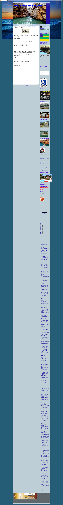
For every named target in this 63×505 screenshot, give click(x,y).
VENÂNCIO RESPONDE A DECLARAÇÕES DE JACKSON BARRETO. (44, 340)
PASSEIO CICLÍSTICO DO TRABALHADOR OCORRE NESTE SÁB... (44, 351)
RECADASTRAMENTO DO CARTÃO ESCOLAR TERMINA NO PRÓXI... (44, 425)
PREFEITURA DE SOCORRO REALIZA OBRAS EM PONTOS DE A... (44, 382)
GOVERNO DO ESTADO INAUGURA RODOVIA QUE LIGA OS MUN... (45, 416)
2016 (41, 229)
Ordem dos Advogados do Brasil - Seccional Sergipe (43, 169)
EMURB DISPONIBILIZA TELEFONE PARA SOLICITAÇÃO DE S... (45, 482)
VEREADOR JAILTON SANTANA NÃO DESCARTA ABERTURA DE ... (45, 344)
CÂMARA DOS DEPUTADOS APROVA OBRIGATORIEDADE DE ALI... (45, 459)
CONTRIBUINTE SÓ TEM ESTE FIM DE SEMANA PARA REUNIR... (44, 357)
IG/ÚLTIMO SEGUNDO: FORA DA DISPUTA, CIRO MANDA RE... (45, 364)
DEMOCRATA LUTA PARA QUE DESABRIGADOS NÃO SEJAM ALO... (44, 414)
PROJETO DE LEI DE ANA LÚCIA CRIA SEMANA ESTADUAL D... (44, 248)
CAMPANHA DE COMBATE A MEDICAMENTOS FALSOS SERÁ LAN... (45, 324)
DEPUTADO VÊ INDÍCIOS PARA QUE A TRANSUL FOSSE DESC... (45, 436)
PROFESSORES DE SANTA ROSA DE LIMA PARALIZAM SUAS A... (45, 347)
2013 (41, 232)
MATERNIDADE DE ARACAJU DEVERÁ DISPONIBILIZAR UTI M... (44, 302)
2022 (41, 224)
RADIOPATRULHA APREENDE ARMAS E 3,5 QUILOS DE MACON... (44, 398)
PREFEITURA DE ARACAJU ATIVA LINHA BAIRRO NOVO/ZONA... (45, 256)
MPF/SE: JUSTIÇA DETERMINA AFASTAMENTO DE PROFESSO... (44, 378)
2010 (41, 235)
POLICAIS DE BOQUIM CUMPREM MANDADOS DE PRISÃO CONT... (45, 257)
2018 (41, 227)
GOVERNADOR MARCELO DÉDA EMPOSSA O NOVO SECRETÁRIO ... (45, 431)
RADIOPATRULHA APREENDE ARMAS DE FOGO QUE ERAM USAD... (44, 438)
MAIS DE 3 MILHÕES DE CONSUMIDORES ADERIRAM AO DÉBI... (45, 453)
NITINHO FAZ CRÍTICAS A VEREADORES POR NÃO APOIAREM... (44, 420)
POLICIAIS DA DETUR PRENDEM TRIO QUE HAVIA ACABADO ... (45, 434)
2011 (41, 234)
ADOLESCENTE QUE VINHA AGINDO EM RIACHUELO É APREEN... (44, 473)
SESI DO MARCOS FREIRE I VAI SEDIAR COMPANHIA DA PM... (44, 278)
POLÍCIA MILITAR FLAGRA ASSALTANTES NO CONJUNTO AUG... (45, 469)
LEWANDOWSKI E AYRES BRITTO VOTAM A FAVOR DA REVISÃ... (45, 276)
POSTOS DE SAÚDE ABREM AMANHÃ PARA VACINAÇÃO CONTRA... (44, 370)
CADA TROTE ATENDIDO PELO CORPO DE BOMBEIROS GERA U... (45, 388)
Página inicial (26, 85)
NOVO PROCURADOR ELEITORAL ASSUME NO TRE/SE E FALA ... (45, 455)
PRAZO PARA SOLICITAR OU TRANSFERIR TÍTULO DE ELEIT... (44, 259)
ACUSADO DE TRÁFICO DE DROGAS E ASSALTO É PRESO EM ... (45, 402)
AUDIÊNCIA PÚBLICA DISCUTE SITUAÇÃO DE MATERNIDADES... (44, 247)
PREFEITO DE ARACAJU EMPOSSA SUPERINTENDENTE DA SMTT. (45, 290)
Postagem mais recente (17, 85)
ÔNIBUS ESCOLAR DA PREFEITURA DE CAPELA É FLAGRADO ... (44, 410)
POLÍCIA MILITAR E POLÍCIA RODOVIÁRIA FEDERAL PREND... (44, 442)
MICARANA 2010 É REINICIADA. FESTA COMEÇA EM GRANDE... (45, 358)
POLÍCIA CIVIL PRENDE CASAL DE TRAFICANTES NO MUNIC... (45, 480)
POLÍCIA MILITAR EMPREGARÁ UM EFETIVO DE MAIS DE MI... (45, 384)
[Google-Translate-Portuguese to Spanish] (44, 73)
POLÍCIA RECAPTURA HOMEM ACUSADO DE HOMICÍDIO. (44, 292)
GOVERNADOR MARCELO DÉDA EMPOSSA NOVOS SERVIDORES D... (45, 283)
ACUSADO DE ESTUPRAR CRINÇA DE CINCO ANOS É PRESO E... (45, 349)
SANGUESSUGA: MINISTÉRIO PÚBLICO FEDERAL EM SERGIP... (44, 412)
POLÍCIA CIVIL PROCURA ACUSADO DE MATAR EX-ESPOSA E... (44, 380)
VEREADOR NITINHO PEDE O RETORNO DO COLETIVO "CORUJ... (44, 287)
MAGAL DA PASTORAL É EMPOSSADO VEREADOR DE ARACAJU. (44, 478)
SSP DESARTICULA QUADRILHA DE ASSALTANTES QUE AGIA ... (45, 250)
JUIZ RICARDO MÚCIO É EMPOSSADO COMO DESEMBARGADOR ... (44, 295)
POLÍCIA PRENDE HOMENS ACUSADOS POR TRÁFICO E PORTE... (44, 326)
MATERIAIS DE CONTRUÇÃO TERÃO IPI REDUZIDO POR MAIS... (44, 484)
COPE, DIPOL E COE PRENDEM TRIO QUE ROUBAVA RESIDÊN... (45, 352)
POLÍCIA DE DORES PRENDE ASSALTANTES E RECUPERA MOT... (44, 423)
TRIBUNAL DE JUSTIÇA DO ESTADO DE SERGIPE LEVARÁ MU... (45, 273)
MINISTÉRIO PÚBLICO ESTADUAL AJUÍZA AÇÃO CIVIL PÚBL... (45, 338)
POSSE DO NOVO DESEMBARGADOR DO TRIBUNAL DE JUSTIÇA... (44, 404)
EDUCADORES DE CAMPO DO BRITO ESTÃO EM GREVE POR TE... (45, 471)
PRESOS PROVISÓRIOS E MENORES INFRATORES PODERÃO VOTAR (44, 408)
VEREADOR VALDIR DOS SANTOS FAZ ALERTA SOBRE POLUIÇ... (45, 312)
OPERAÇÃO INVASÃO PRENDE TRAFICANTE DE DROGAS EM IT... (45, 330)
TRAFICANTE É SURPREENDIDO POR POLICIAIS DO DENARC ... (45, 346)
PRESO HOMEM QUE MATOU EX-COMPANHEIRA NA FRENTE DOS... (45, 342)
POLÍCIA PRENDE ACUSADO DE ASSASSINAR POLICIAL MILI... (44, 316)
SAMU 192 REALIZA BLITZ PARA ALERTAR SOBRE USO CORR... (45, 245)
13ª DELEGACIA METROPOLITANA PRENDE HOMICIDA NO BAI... (45, 334)
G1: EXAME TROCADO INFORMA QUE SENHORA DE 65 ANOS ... (45, 271)
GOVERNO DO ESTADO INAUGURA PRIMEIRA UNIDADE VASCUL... (45, 465)
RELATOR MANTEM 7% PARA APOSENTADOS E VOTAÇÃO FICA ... (44, 275)
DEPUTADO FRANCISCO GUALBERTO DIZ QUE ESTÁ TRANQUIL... (44, 396)
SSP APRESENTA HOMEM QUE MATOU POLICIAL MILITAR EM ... (45, 304)
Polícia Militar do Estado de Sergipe (44, 163)
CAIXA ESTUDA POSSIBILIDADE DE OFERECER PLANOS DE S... (45, 429)
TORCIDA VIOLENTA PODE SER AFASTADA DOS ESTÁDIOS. (44, 362)
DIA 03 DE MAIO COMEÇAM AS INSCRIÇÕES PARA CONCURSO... (44, 374)
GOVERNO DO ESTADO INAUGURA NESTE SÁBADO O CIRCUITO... (45, 376)
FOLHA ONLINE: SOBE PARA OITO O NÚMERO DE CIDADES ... (45, 451)
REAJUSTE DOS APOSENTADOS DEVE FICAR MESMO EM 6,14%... (45, 361)
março (42, 487)
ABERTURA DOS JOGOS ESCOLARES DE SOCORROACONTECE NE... (44, 264)
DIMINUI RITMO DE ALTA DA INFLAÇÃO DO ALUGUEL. (44, 269)
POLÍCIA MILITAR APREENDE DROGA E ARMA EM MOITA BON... (44, 427)
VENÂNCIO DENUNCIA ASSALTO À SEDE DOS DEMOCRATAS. (45, 281)
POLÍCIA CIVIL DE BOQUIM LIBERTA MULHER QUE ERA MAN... (44, 307)
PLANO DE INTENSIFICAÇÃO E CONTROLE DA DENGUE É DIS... (45, 467)
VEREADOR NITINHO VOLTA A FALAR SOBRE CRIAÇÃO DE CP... (44, 440)
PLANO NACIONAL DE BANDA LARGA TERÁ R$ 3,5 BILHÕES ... (45, 293)
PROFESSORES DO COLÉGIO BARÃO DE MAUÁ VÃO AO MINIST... (44, 390)
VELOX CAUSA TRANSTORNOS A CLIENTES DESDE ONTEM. (45, 447)
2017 (41, 228)
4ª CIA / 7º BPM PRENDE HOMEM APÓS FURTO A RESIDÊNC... (45, 285)
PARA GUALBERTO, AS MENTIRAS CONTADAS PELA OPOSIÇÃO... (45, 305)
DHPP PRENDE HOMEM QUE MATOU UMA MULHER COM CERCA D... (44, 311)
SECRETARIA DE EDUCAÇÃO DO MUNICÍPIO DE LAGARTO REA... (45, 456)
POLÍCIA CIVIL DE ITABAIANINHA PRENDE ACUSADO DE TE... (45, 392)
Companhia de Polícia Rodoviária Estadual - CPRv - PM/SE (43, 168)
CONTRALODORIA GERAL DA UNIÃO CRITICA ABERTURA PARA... (44, 300)
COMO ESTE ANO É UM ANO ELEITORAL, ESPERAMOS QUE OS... (45, 267)
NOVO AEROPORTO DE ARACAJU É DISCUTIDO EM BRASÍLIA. (45, 372)
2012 (41, 233)
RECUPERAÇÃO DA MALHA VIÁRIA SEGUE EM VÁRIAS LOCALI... (45, 405)
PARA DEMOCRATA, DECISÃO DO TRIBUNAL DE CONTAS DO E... (45, 475)
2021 (41, 225)
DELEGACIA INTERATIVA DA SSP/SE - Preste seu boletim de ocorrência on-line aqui (44, 158)
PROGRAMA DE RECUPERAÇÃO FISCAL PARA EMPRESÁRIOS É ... (45, 332)
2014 (41, 231)
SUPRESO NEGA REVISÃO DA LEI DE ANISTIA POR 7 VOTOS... (45, 265)
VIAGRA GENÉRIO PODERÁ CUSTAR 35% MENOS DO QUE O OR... (45, 298)
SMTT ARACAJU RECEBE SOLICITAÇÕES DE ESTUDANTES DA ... (44, 315)
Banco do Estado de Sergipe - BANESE (44, 170)
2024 (41, 223)
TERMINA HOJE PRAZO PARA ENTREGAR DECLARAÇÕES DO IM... (45, 262)
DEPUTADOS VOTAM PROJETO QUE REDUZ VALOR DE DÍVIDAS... (44, 433)
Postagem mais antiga (34, 85)
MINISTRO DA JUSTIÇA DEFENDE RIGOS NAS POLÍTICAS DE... (45, 485)
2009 (41, 490)
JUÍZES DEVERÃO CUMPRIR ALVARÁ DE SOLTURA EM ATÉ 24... (44, 366)
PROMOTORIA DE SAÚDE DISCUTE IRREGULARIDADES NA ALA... (44, 386)
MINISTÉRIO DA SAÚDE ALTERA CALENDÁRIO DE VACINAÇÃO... (45, 444)
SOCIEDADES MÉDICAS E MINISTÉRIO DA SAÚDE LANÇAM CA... (44, 355)
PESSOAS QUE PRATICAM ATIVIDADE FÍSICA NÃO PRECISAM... (44, 322)
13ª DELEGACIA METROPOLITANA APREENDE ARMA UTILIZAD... (45, 289)
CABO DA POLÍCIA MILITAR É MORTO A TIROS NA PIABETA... (45, 320)
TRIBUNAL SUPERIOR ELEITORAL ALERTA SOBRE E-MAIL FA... (45, 280)
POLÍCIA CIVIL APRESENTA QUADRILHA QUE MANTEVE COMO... (44, 418)
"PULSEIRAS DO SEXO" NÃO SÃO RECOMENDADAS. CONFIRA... (45, 446)
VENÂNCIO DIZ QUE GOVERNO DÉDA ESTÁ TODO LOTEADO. (44, 309)
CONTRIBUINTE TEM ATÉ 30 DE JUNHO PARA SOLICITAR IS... (44, 399)
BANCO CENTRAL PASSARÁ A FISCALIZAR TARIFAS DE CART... (44, 318)
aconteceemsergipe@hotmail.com (43, 194)
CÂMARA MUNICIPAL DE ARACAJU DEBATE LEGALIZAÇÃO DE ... (45, 328)
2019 (41, 226)
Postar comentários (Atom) (19, 87)
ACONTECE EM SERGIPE (28, 5)
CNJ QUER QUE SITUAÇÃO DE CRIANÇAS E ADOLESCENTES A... (45, 463)
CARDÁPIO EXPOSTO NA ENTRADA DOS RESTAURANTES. (44, 252)
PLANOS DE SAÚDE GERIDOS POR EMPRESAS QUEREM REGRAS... (44, 336)
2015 (41, 230)
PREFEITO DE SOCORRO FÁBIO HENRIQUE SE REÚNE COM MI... (45, 450)
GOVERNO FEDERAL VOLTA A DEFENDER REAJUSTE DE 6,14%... (44, 368)
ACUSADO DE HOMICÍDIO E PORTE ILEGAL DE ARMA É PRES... (44, 254)
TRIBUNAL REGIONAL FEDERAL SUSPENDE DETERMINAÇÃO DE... (44, 461)
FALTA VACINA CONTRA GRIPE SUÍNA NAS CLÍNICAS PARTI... (44, 394)
